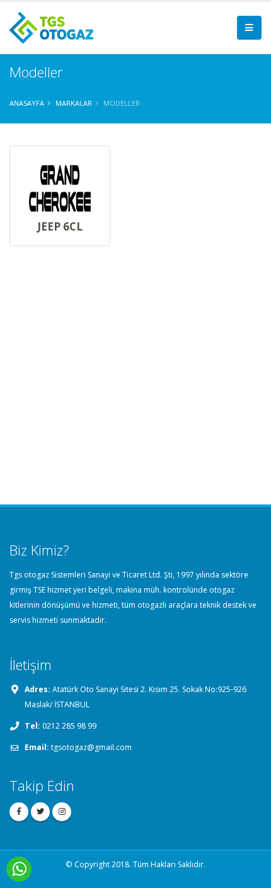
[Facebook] (18, 811)
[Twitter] (40, 811)
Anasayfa (26, 103)
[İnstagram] (61, 811)
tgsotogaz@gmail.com (91, 747)
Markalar (73, 103)
